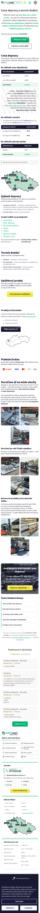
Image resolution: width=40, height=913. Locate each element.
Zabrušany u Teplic (9, 236)
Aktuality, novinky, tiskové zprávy (25, 858)
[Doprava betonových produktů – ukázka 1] (10, 527)
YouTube (9, 787)
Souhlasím (28, 908)
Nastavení (19, 901)
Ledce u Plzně (7, 220)
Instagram (26, 783)
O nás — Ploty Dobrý (26, 850)
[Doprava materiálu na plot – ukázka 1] (10, 416)
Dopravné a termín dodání (9, 847)
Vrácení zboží (7, 855)
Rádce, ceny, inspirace (11, 740)
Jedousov (23, 812)
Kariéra (22, 854)
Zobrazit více (19, 726)
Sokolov (5, 228)
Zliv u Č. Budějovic (10, 808)
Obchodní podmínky (9, 859)
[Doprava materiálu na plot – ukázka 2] (30, 416)
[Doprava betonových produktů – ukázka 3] (20, 546)
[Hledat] (25, 3)
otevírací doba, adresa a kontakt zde (29, 241)
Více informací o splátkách (20, 294)
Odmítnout (10, 908)
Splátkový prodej (8, 862)
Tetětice (6, 231)
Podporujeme (24, 862)
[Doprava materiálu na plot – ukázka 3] (20, 435)
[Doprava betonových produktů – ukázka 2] (30, 527)
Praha (23, 805)
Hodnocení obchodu (19, 651)
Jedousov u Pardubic (9, 234)
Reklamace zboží (8, 852)
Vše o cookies (24, 866)
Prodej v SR (23, 846)
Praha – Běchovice (9, 223)
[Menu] (35, 3)
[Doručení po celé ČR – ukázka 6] (20, 485)
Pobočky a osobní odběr (20, 46)
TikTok (25, 787)
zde (28, 896)
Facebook (9, 783)
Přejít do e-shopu (20, 40)
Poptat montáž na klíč (19, 793)
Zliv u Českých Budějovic (11, 225)
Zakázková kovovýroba (10, 866)
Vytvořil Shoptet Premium (22, 880)
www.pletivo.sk (31, 316)
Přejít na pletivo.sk (11, 329)
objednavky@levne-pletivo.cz (16, 105)
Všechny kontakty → (27, 815)
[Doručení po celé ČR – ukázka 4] (10, 466)
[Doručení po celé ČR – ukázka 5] (30, 466)
